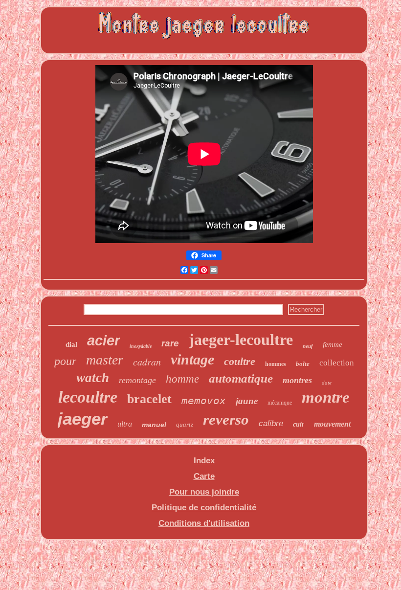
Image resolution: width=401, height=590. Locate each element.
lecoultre (87, 397)
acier (103, 340)
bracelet (149, 399)
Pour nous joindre (204, 492)
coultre (239, 361)
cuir (298, 424)
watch (92, 377)
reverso (226, 419)
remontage (137, 380)
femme (332, 344)
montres (297, 380)
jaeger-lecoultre (241, 339)
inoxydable (141, 346)
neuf (308, 346)
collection (336, 362)
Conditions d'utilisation (203, 523)
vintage (192, 359)
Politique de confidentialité (204, 507)
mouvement (332, 424)
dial (71, 344)
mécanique (279, 402)
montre (326, 397)
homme (182, 379)
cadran (147, 361)
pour (65, 361)
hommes (275, 364)
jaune (247, 401)
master (104, 359)
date (327, 383)
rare (170, 343)
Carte (204, 476)
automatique (241, 378)
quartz (184, 424)
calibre (271, 423)
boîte (303, 363)
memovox (203, 401)
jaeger (83, 418)
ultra (124, 424)
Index (204, 460)
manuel (154, 425)
